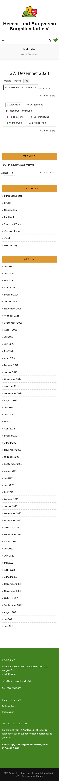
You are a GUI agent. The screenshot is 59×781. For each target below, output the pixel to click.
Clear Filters (48, 95)
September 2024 (13, 393)
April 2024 (9, 428)
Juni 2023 (9, 485)
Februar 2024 (11, 435)
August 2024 (10, 400)
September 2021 (13, 605)
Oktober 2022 (11, 527)
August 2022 (10, 541)
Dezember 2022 (12, 513)
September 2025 (13, 322)
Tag (26, 80)
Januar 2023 (10, 506)
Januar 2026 (10, 301)
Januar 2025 (10, 372)
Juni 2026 (9, 273)
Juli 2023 (8, 478)
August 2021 (10, 612)
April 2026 (9, 287)
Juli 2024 (8, 407)
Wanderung (10, 245)
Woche (17, 80)
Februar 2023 (11, 499)
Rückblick (9, 217)
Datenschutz (9, 706)
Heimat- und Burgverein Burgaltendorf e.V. (29, 26)
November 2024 (13, 379)
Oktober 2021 (11, 598)
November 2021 (12, 591)
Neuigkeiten (10, 210)
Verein (7, 238)
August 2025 (10, 329)
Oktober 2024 (11, 386)
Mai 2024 (9, 421)
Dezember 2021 (12, 584)
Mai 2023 (8, 492)
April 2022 (9, 569)
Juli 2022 (8, 548)
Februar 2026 (11, 294)
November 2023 (12, 449)
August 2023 (10, 471)
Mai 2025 (9, 351)
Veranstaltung (12, 231)
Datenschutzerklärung (32, 776)
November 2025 (12, 308)
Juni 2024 (9, 414)
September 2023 (13, 464)
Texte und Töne (12, 224)
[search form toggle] (50, 40)
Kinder (7, 203)
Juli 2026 (8, 266)
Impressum (8, 712)
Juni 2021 (8, 626)
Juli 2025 (8, 337)
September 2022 (13, 534)
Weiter (40, 88)
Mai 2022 (8, 562)
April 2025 (9, 358)
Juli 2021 (8, 619)
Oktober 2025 (11, 315)
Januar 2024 (11, 442)
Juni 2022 (9, 555)
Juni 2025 (9, 344)
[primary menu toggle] (3, 40)
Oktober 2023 (11, 457)
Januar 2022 (10, 577)
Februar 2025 (11, 365)
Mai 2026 (9, 280)
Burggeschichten (13, 195)
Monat (7, 80)
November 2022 (12, 520)
